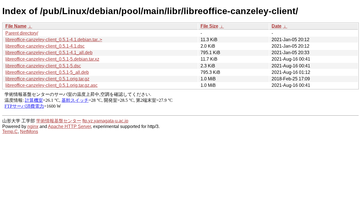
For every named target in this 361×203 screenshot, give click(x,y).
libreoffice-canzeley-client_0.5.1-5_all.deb (47, 72)
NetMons (29, 131)
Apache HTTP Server (69, 126)
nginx (32, 126)
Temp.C (10, 131)
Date (276, 26)
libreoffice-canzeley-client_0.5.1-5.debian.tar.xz (52, 59)
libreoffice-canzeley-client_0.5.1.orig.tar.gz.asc (51, 85)
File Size (209, 26)
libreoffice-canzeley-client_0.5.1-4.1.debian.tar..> (53, 39)
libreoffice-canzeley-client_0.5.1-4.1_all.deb (49, 52)
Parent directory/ (21, 33)
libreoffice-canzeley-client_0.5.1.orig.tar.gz (47, 78)
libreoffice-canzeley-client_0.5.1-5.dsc (43, 65)
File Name (16, 26)
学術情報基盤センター (58, 120)
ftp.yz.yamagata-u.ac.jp (105, 120)
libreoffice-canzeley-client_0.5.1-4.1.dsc (45, 46)
